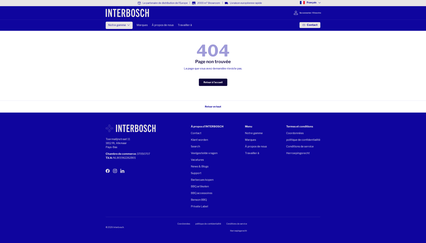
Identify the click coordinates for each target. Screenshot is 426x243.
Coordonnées (295, 133)
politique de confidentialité (303, 139)
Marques (142, 25)
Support (196, 173)
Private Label (199, 206)
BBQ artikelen (200, 186)
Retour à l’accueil (213, 82)
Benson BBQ (199, 199)
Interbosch (118, 227)
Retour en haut (213, 106)
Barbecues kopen (202, 179)
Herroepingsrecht (298, 153)
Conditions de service (300, 146)
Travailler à (185, 25)
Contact (196, 133)
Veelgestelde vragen (204, 153)
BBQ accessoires (201, 193)
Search (195, 146)
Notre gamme (117, 25)
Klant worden (199, 139)
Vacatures (197, 159)
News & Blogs (200, 166)
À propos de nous (163, 25)
